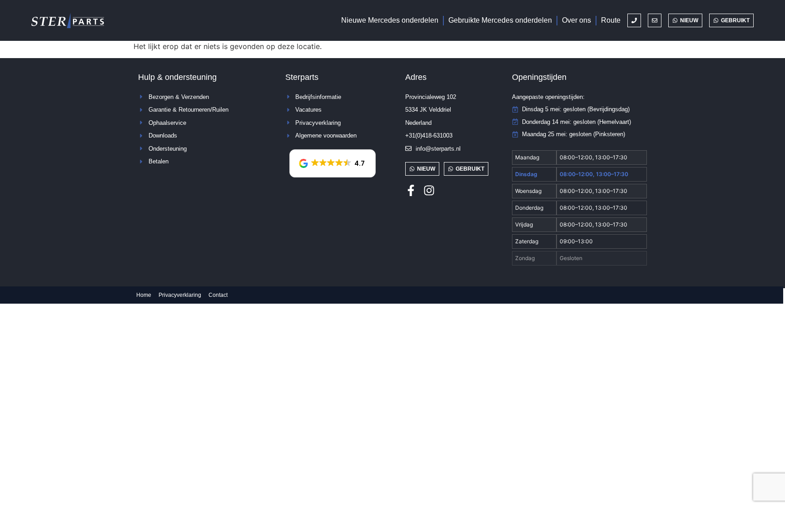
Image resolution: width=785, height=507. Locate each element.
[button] (332, 163)
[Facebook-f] (411, 190)
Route (611, 20)
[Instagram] (429, 190)
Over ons (576, 20)
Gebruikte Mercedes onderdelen (500, 20)
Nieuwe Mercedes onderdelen (389, 20)
